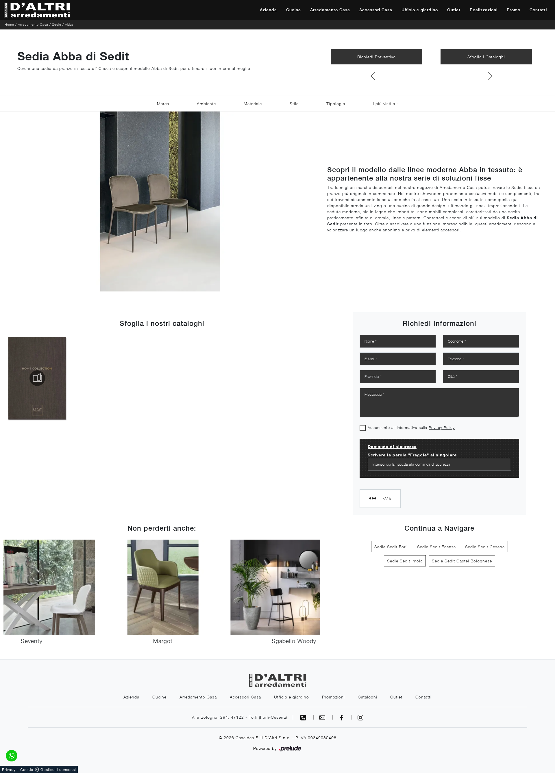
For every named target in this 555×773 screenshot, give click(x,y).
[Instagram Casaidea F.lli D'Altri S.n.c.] (360, 717)
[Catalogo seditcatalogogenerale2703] (37, 378)
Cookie (26, 769)
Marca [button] (163, 103)
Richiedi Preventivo (376, 56)
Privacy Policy (442, 427)
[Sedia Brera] (486, 76)
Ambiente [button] (206, 103)
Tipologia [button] (335, 103)
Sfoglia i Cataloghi (486, 56)
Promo (513, 10)
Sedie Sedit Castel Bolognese (462, 560)
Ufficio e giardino (420, 10)
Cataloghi (367, 696)
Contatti (538, 10)
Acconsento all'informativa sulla (411, 427)
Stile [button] (294, 103)
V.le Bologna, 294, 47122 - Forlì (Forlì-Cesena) (239, 717)
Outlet (453, 10)
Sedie (56, 24)
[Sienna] (376, 76)
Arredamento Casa (330, 10)
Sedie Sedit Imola (405, 560)
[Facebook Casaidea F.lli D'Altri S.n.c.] (342, 717)
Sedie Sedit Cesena (485, 546)
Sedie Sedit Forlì (391, 546)
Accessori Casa (375, 10)
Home (9, 24)
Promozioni (333, 696)
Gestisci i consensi (58, 769)
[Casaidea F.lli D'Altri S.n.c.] (36, 10)
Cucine (293, 10)
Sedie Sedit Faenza (436, 546)
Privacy (9, 769)
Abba (69, 24)
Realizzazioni (483, 10)
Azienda (268, 10)
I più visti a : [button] (385, 103)
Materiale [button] (253, 103)
